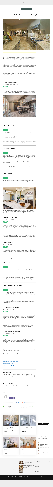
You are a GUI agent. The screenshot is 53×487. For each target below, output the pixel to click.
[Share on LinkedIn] (18, 402)
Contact (5, 86)
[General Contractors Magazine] (26, 3)
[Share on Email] (24, 402)
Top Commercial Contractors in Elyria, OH (21, 462)
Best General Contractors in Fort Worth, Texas (10, 359)
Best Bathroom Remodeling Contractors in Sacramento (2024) (28, 420)
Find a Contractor (5, 6)
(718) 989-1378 (31, 6)
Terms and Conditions (11, 476)
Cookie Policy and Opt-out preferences (24, 476)
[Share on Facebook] (16, 402)
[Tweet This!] (14, 402)
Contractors (5, 449)
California (15, 427)
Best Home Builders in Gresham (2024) (11, 442)
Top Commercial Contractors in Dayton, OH (21, 471)
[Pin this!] (20, 402)
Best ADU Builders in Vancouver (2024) (28, 442)
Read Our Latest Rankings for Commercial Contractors (38, 476)
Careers (28, 6)
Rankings (24, 6)
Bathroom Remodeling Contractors (8, 427)
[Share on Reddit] (22, 402)
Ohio (33, 461)
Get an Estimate (20, 6)
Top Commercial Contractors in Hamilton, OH (21, 467)
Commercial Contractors (26, 461)
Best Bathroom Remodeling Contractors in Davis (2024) (11, 420)
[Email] (14, 398)
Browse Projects (12, 6)
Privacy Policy (16, 476)
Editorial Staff (10, 395)
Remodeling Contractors (7, 428)
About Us (16, 6)
